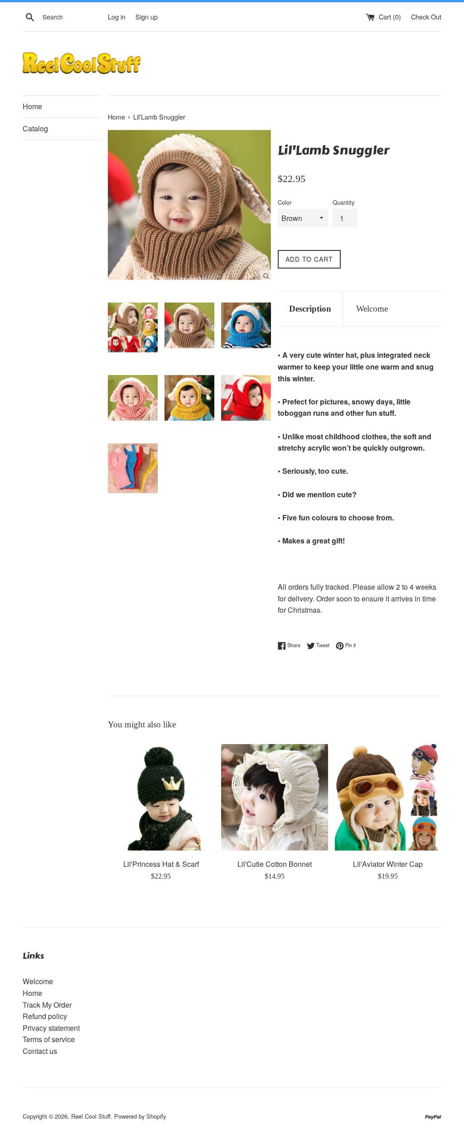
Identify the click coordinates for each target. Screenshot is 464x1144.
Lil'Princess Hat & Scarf (161, 864)
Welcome (372, 308)
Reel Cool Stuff (91, 1116)
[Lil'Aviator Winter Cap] (388, 797)
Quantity (343, 202)
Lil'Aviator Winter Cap (388, 864)
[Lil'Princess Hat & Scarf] (161, 797)
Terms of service (49, 1039)
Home (32, 106)
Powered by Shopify (140, 1116)
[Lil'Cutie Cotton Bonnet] (274, 797)
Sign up (146, 16)
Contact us (40, 1051)
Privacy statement (51, 1028)
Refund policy (45, 1016)
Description (310, 308)
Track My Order (47, 1005)
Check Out (426, 16)
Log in (117, 16)
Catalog (35, 128)
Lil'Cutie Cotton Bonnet (274, 864)
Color (284, 202)
